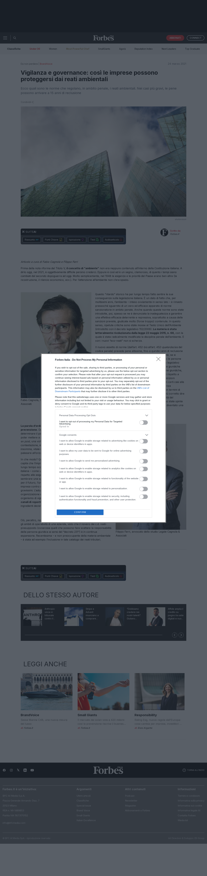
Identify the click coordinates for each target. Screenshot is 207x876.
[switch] (143, 422)
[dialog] (103, 438)
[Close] (159, 360)
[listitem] (103, 415)
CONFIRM (80, 512)
